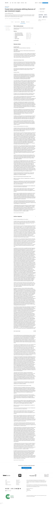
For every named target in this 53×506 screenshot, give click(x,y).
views (39, 19)
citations (39, 20)
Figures (17, 21)
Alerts (39, 2)
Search (36, 2)
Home (12, 2)
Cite (46, 14)
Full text (12, 21)
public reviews (30, 53)
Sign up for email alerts (26, 467)
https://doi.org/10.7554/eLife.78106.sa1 (19, 212)
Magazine (18, 2)
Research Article (7, 6)
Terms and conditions (8, 484)
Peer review (23, 21)
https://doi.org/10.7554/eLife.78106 (13, 18)
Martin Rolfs (11, 13)
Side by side (27, 21)
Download (41, 14)
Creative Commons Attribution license (41, 495)
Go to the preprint (16, 40)
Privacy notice (26, 469)
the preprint (21, 54)
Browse (15, 2)
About (25, 2)
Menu (10, 2)
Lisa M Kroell (7, 13)
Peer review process (8, 26)
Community (22, 2)
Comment (45, 17)
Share (40, 16)
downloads (44, 19)
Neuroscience (6, 7)
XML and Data (17, 484)
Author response (8, 29)
